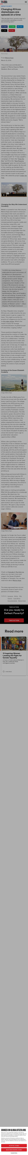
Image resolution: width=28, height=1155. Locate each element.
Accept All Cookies (14, 1145)
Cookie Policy (14, 1152)
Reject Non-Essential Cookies (14, 1149)
